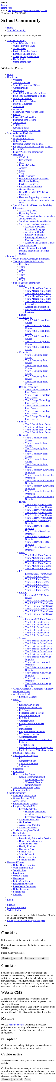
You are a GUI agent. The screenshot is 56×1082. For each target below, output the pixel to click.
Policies (16, 114)
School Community (16, 30)
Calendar (17, 894)
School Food (19, 891)
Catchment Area (26, 849)
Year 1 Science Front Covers (38, 640)
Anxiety (23, 168)
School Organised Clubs (24, 43)
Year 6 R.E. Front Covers (37, 635)
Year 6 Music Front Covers (38, 568)
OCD (21, 162)
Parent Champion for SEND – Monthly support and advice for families (34, 251)
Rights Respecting (27, 857)
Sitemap (11, 904)
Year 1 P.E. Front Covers (37, 576)
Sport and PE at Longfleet (25, 755)
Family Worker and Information (28, 152)
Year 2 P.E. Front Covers (37, 579)
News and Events (15, 862)
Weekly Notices (20, 875)
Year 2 (22, 269)
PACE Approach (27, 176)
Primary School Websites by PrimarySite (26, 920)
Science (22, 638)
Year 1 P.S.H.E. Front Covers (39, 600)
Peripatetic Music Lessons (31, 712)
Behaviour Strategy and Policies (28, 144)
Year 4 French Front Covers (38, 427)
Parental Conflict (27, 165)
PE (20, 758)
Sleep (21, 173)
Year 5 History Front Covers (38, 515)
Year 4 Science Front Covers (38, 648)
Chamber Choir (26, 721)
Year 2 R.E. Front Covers (37, 624)
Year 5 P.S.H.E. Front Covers (39, 611)
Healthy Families (27, 846)
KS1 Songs (24, 710)
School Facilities (27, 859)
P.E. (21, 571)
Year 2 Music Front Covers (38, 558)
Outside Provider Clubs (24, 46)
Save (27, 1079)
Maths (22, 285)
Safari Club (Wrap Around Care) (28, 112)
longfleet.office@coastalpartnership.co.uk (27, 10)
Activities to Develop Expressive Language (35, 228)
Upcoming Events (27, 213)
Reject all (6, 958)
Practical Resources (28, 184)
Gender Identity (26, 189)
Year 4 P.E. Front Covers (37, 584)
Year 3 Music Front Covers (38, 560)
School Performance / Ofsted (26, 85)
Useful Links (19, 59)
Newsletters (18, 878)
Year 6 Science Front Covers (38, 654)
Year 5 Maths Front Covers (38, 299)
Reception (24, 264)
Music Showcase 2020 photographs (36, 750)
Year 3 (22, 272)
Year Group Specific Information (28, 261)
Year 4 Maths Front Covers (38, 296)
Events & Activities (28, 809)
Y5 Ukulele (24, 726)
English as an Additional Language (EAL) (33, 146)
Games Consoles (33, 785)
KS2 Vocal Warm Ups (29, 715)
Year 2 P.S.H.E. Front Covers (39, 603)
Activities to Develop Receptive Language (35, 233)
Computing (24, 352)
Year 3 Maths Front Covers (38, 293)
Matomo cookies (16, 1024)
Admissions (18, 106)
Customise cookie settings (36, 958)
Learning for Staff (21, 790)
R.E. (21, 616)
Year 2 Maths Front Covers (38, 290)
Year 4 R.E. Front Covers (37, 630)
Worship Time (19, 870)
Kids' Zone (18, 771)
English (22, 315)
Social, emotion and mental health (35, 221)
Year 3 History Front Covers (38, 510)
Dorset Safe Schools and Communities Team (30, 842)
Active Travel (19, 48)
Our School (12, 77)
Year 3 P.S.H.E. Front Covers (39, 606)
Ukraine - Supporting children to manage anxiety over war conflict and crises (37, 200)
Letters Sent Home (22, 881)
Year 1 (22, 266)
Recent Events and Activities (38, 817)
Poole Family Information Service (35, 838)
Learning (11, 256)
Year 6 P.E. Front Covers (37, 590)
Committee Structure (29, 819)
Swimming (24, 766)
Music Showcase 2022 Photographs (36, 747)
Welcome (17, 79)
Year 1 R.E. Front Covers (37, 622)
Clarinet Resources (28, 737)
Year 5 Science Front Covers (38, 651)
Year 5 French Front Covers (38, 429)
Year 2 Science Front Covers (38, 643)
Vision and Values (21, 82)
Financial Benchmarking (24, 117)
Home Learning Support (24, 774)
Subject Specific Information (26, 282)
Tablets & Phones (33, 782)
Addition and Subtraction (37, 307)
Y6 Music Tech (26, 745)
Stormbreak (18, 769)
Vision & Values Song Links (26, 787)
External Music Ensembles (31, 723)
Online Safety (19, 141)
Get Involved (25, 822)
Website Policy (14, 910)
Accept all (17, 958)
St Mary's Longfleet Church (26, 56)
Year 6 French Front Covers (38, 432)
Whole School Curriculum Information (31, 258)
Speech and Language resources (34, 224)
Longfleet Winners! (28, 696)
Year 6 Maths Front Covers (38, 301)
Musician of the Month (24, 753)
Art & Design (25, 317)
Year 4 (22, 274)
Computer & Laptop (34, 779)
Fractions (29, 312)
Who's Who (18, 90)
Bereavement (25, 160)
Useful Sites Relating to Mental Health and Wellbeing (34, 180)
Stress (22, 170)
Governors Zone (21, 128)
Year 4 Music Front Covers (38, 563)
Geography (24, 435)
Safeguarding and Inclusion (20, 133)
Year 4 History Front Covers (38, 512)
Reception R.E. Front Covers (39, 619)
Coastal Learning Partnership (26, 130)
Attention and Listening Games (40, 242)
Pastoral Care (19, 149)
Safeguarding (19, 136)
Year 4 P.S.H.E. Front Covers (39, 608)
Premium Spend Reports (24, 120)
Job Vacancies (19, 122)
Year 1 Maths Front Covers (38, 288)
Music (22, 552)
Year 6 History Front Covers (38, 518)
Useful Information (22, 62)
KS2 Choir (24, 718)
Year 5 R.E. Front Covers (37, 632)
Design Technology (28, 387)
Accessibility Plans (28, 210)
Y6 (20, 702)
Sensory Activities (27, 245)
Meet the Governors (22, 104)
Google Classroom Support (32, 777)
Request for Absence (23, 883)
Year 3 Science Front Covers (38, 646)
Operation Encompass (23, 138)
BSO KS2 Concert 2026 (30, 707)
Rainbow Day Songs (29, 704)
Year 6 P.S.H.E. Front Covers (39, 614)
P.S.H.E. (23, 592)
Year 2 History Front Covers (38, 507)
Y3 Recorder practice (29, 734)
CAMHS (23, 157)
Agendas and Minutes (29, 825)
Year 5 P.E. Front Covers (37, 587)
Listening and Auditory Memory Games (36, 238)
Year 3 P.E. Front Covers (37, 582)
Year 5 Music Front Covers (38, 566)
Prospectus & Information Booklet (29, 96)
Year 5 (22, 277)
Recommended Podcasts (30, 186)
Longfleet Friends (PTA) (24, 54)
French (22, 421)
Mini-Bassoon (25, 729)
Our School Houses (22, 98)
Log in (4, 5)
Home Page (6, 8)
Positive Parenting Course (25, 51)
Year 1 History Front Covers (38, 504)
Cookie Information (16, 907)
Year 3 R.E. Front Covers (37, 627)
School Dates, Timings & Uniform (29, 93)
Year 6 (22, 280)
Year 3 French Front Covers (38, 424)
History (22, 501)
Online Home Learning (24, 865)
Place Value (30, 304)
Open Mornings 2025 (23, 867)
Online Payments (21, 889)
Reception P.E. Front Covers (38, 574)
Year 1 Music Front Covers (38, 555)
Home (10, 27)
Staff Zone (18, 125)
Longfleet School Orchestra (32, 731)
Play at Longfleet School (24, 101)
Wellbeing (18, 154)
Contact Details (20, 88)
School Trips (25, 851)
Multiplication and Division (38, 309)
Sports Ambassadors (28, 763)
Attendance (18, 109)
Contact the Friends (28, 827)
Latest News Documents (24, 886)
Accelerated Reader (22, 694)
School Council (26, 854)
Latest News (19, 873)
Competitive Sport (27, 761)
